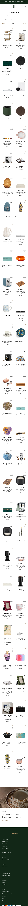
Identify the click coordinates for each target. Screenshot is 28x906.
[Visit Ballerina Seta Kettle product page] (7, 224)
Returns (4, 857)
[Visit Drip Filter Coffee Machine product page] (7, 200)
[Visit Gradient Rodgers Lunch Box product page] (21, 648)
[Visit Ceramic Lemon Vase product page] (7, 751)
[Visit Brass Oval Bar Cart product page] (7, 28)
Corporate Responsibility (7, 893)
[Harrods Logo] (14, 833)
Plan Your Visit (5, 841)
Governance (4, 900)
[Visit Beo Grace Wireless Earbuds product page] (7, 373)
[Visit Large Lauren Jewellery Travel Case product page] (21, 373)
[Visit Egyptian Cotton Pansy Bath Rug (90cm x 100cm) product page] (7, 422)
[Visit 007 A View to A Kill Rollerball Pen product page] (21, 524)
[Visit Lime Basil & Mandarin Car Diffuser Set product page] (21, 472)
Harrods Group (5, 891)
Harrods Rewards (6, 873)
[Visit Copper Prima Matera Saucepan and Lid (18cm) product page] (21, 751)
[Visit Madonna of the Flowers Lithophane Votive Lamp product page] (7, 175)
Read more (23, 15)
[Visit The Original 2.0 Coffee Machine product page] (7, 349)
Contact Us (4, 880)
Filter (23, 23)
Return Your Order (6, 862)
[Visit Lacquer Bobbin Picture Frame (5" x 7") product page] (7, 598)
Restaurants (4, 846)
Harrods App (5, 866)
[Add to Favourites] (12, 28)
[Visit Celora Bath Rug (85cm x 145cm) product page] (21, 349)
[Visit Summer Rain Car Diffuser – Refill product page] (21, 79)
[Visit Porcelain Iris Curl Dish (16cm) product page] (21, 126)
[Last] (22, 779)
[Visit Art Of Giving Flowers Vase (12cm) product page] (7, 448)
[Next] (19, 779)
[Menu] (2, 6)
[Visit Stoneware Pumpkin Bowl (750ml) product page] (21, 248)
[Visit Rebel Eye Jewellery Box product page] (21, 324)
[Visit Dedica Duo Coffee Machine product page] (21, 448)
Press (3, 898)
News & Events (5, 848)
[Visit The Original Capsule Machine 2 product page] (21, 28)
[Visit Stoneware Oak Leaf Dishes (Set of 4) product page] (7, 126)
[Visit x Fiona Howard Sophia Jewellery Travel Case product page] (21, 398)
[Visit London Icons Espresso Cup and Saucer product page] (7, 324)
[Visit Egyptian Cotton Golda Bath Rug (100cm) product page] (7, 398)
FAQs (3, 878)
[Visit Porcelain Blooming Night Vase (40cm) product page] (7, 648)
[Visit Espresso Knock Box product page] (7, 103)
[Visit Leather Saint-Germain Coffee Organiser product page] (21, 175)
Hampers (4, 864)
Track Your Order (6, 859)
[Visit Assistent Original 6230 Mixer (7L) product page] (21, 499)
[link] (14, 797)
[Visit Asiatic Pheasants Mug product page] (7, 300)
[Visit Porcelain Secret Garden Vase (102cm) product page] (21, 200)
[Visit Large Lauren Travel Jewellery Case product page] (7, 574)
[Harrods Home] (14, 6)
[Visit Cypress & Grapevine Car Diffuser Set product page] (7, 524)
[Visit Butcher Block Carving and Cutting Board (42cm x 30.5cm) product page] (21, 274)
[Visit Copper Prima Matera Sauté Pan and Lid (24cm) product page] (21, 548)
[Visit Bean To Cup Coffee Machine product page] (7, 274)
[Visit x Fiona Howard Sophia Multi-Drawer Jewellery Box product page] (7, 53)
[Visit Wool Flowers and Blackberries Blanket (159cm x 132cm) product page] (7, 623)
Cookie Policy (5, 885)
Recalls (3, 882)
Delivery (4, 855)
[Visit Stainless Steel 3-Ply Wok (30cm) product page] (21, 623)
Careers (4, 896)
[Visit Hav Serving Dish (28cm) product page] (7, 79)
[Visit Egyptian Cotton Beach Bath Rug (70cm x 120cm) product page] (21, 725)
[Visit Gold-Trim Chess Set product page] (21, 151)
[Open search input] (5, 6)
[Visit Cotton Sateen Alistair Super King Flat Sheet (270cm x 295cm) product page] (7, 700)
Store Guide (4, 843)
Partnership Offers (6, 875)
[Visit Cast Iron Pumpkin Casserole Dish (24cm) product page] (7, 725)
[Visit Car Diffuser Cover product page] (21, 53)
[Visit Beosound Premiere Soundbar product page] (21, 224)
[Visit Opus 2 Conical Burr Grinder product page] (7, 548)
